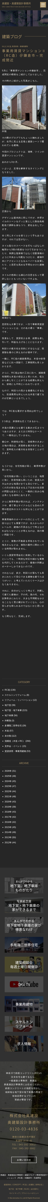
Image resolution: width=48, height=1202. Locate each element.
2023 (7, 786)
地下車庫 (9, 715)
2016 (7, 822)
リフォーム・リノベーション (18, 700)
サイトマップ (14, 1193)
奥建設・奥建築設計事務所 (16, 4)
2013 (7, 837)
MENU (43, 5)
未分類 (8, 736)
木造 (7, 731)
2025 (7, 776)
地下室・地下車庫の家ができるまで (24, 905)
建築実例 (7, 1185)
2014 (7, 832)
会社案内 (34, 1189)
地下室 (8, 705)
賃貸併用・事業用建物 (20, 46)
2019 (7, 807)
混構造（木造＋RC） (15, 741)
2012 (7, 842)
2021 (7, 796)
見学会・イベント (13, 746)
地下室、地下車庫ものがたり (24, 886)
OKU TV (24, 984)
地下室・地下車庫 (13, 710)
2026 (7, 771)
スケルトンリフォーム (15, 695)
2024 (7, 781)
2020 (7, 802)
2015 (7, 827)
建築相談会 (24, 964)
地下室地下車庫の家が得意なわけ (24, 925)
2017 (7, 817)
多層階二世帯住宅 (13, 725)
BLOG (26, 1189)
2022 (7, 791)
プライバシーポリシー (30, 1193)
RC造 (9, 46)
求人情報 (24, 1043)
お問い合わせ (24, 1159)
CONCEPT (17, 1185)
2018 (7, 812)
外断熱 (8, 720)
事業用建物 (24, 1004)
